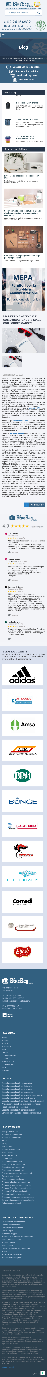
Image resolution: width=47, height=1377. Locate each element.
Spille (4, 1251)
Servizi (5, 1043)
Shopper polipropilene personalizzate (18, 1197)
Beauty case (7, 1146)
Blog (10, 59)
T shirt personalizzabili (11, 1239)
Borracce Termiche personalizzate (16, 1188)
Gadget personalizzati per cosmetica (17, 1092)
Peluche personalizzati (11, 1203)
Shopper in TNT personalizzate (15, 1191)
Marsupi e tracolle (9, 1155)
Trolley (4, 1143)
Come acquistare (9, 1055)
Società (5, 1040)
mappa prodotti (8, 1367)
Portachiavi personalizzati (13, 1167)
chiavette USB (35, 408)
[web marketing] (36, 1373)
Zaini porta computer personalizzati (17, 1173)
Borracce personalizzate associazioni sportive (21, 1113)
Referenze (6, 1046)
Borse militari (7, 1158)
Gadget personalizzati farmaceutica (17, 1083)
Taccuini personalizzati (11, 1176)
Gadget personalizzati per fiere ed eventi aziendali (23, 1101)
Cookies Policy (8, 1064)
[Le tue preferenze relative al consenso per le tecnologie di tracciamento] (42, 1373)
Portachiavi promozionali (12, 1228)
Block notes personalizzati (13, 1179)
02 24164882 (18, 22)
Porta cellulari (7, 1245)
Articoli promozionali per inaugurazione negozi (21, 1104)
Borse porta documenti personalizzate (18, 1200)
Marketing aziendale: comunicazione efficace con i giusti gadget (28, 60)
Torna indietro (37, 505)
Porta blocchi (7, 1152)
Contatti (5, 1058)
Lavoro (5, 1052)
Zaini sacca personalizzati (13, 1170)
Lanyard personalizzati (11, 1225)
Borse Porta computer (11, 1149)
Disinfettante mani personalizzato (16, 1248)
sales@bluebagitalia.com (19, 26)
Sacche (5, 1140)
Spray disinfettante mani (12, 1254)
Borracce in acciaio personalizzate (16, 1185)
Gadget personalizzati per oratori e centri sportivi (22, 1095)
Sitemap (5, 1070)
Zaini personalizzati (10, 1131)
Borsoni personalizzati (11, 1137)
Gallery (5, 1067)
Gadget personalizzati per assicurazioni (18, 1110)
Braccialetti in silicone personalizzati (17, 1237)
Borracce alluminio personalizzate (16, 1182)
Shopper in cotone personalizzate (16, 1194)
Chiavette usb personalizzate (14, 1222)
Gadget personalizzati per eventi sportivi (19, 1098)
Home (5, 59)
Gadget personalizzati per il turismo (17, 1089)
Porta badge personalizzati (13, 1164)
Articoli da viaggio (9, 1234)
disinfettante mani (21, 421)
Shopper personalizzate (12, 1161)
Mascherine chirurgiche (11, 1257)
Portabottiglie (7, 1231)
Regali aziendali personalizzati (15, 1107)
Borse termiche (8, 1242)
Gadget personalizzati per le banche (17, 1086)
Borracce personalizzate (12, 1134)
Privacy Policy (8, 1061)
